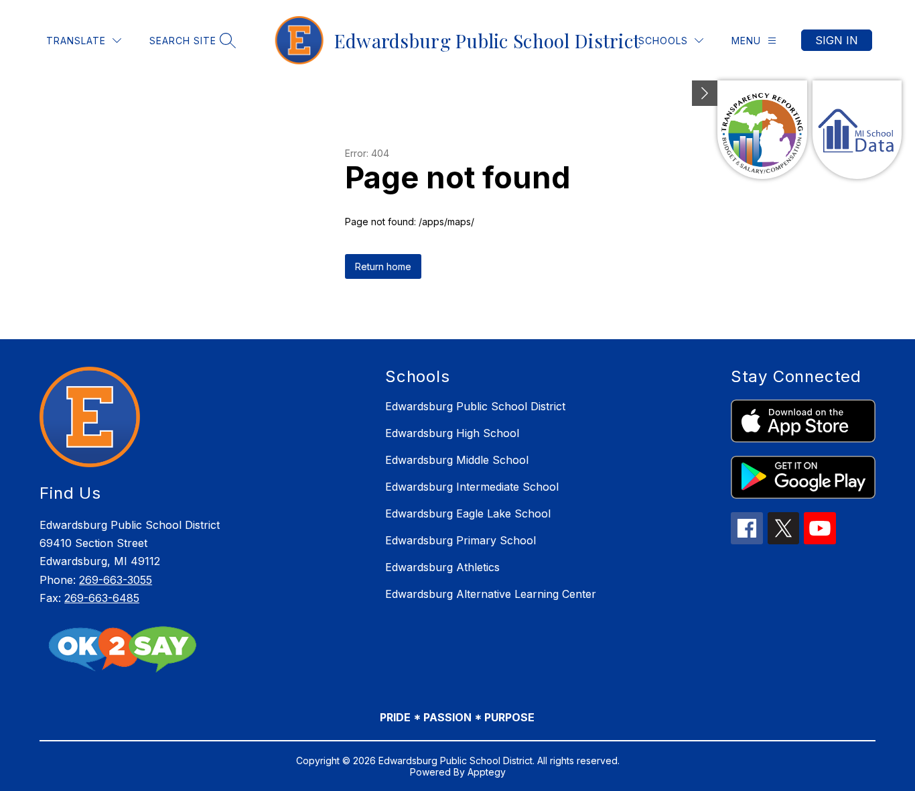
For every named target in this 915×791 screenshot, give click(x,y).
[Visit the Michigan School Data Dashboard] (857, 129)
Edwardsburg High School (452, 433)
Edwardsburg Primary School (460, 540)
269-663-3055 (115, 580)
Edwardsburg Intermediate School (472, 486)
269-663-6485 (101, 598)
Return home (383, 266)
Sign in (836, 40)
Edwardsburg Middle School (457, 460)
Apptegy (487, 772)
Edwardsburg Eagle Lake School (468, 513)
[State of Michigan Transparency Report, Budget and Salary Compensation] (761, 129)
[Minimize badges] (704, 93)
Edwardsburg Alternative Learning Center (490, 594)
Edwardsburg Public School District (475, 406)
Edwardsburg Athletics (442, 567)
